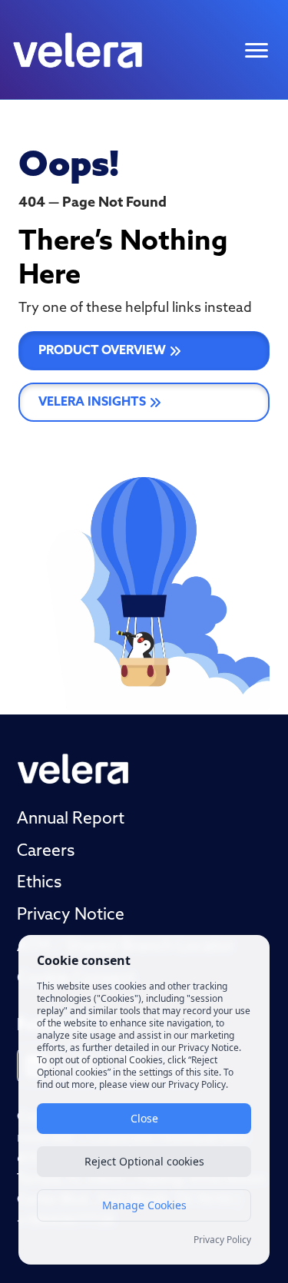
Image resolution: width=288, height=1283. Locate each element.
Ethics (39, 883)
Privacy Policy (222, 1240)
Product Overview (102, 351)
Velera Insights (92, 402)
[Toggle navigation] (256, 50)
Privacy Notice (70, 915)
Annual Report (70, 819)
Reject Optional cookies (144, 1161)
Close (144, 1118)
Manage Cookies (144, 1205)
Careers (45, 852)
